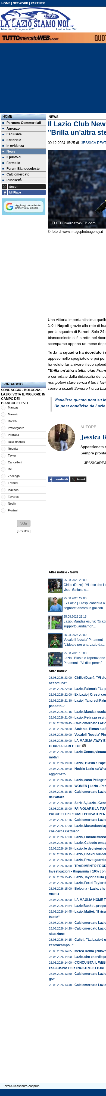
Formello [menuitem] (13, 163)
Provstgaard (16, 428)
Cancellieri (14, 462)
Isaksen (13, 490)
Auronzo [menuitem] (13, 128)
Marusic (13, 414)
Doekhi (12, 421)
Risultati (23, 531)
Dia (10, 469)
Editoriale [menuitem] (14, 140)
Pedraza (13, 434)
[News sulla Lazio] (37, 17)
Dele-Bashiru (16, 441)
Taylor (12, 455)
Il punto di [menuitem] (14, 157)
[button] (23, 523)
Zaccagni (14, 476)
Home (7, 116)
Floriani (12, 510)
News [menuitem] (11, 151)
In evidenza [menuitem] (15, 146)
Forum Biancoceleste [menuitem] (23, 169)
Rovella (13, 448)
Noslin (12, 503)
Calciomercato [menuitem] (18, 174)
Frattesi (13, 482)
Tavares (13, 496)
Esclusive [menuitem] (14, 134)
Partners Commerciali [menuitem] (24, 123)
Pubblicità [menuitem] (14, 180)
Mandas (13, 407)
